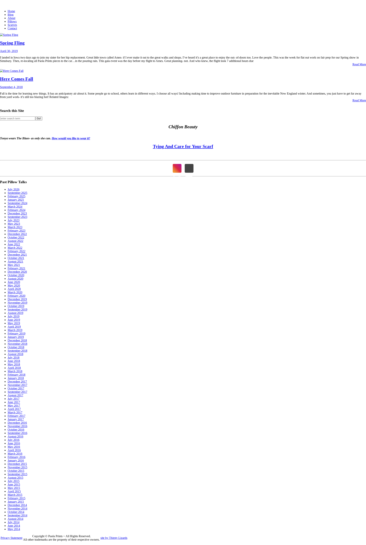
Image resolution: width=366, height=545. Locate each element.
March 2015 (15, 494)
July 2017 (13, 398)
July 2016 (13, 439)
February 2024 (16, 210)
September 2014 (17, 515)
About (11, 18)
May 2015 (14, 488)
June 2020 (14, 282)
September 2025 (17, 192)
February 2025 (16, 196)
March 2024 (15, 206)
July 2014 (13, 522)
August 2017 (15, 395)
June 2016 (14, 443)
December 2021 (17, 254)
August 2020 (15, 278)
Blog (11, 14)
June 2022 (14, 244)
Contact (12, 28)
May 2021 (14, 264)
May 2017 (14, 405)
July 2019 (13, 316)
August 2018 (15, 354)
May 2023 (14, 223)
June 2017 (14, 402)
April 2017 (14, 409)
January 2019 (16, 337)
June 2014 (14, 525)
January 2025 (16, 199)
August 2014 (15, 518)
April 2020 (14, 289)
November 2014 (17, 508)
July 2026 (13, 189)
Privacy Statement (11, 537)
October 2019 (16, 306)
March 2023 (15, 227)
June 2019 (14, 319)
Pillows (12, 21)
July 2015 (13, 481)
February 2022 (16, 251)
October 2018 (16, 347)
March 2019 (15, 330)
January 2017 (16, 419)
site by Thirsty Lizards (113, 537)
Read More (359, 64)
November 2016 (17, 426)
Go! (39, 118)
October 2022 (16, 237)
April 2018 (14, 367)
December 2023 (17, 213)
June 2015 (14, 484)
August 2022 (15, 240)
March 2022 (15, 247)
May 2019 (14, 323)
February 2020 (16, 295)
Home (11, 11)
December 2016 (17, 422)
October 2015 (16, 470)
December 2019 (17, 299)
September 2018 (17, 350)
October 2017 (16, 388)
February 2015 (16, 498)
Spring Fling (12, 42)
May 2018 (14, 364)
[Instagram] (177, 168)
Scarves (12, 24)
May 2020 (14, 285)
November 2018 (17, 343)
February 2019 (16, 333)
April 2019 (14, 326)
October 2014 (16, 512)
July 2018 (13, 357)
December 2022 (17, 234)
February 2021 (16, 268)
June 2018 (14, 361)
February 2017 (16, 415)
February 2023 (16, 230)
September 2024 (17, 203)
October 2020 (16, 275)
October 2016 (16, 429)
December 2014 (17, 505)
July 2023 (13, 220)
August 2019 (15, 313)
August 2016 (15, 436)
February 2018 (16, 374)
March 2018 (15, 371)
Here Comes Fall (16, 78)
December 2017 (17, 381)
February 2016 (16, 457)
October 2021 (16, 258)
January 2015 (16, 501)
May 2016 (14, 446)
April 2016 (14, 450)
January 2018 (16, 378)
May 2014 (14, 529)
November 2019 (17, 302)
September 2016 (17, 433)
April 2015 (14, 491)
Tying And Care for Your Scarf (183, 146)
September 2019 (17, 309)
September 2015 (17, 474)
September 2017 (17, 391)
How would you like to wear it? (71, 138)
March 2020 (15, 292)
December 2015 (17, 464)
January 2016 (16, 460)
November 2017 (17, 385)
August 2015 (15, 477)
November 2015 (17, 467)
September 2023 (17, 216)
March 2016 (15, 453)
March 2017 (15, 412)
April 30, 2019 (9, 51)
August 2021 (15, 261)
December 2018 (17, 340)
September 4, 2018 (11, 87)
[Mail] (189, 168)
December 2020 (17, 271)
